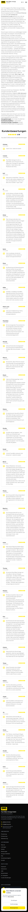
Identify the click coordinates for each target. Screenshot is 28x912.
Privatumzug (4, 834)
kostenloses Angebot (7, 120)
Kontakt (3, 860)
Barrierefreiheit (4, 873)
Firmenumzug (4, 836)
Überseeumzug (4, 838)
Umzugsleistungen (6, 119)
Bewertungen (4, 851)
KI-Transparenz (4, 875)
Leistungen (3, 847)
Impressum (3, 866)
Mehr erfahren (11, 896)
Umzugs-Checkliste (5, 853)
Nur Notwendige (14, 904)
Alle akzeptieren (14, 907)
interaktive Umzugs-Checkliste (9, 122)
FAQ (2, 855)
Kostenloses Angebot (6, 858)
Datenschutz (4, 868)
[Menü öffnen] (26, 2)
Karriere (3, 849)
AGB (2, 871)
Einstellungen (14, 900)
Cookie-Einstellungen (6, 877)
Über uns (3, 844)
